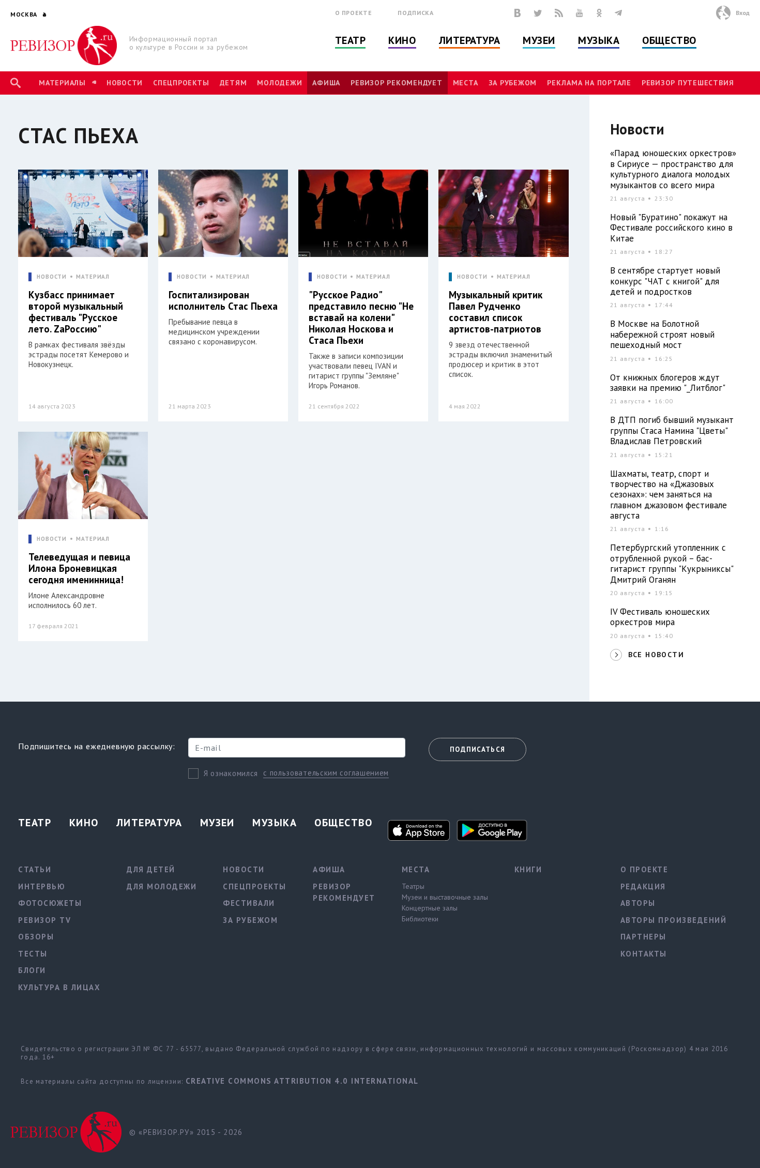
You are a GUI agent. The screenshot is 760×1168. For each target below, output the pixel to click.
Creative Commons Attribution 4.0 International (302, 1081)
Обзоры (36, 937)
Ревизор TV (44, 920)
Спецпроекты (181, 82)
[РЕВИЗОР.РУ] (63, 45)
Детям (233, 82)
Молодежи (279, 82)
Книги (528, 869)
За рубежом (513, 82)
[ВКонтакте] (517, 13)
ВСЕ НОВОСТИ (656, 654)
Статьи (34, 869)
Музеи (539, 40)
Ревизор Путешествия (688, 82)
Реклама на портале (589, 82)
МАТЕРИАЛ (93, 277)
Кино (402, 40)
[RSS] (559, 13)
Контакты (643, 954)
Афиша (326, 82)
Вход (743, 13)
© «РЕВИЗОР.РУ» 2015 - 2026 (185, 1132)
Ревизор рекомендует (396, 82)
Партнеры (643, 937)
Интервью (41, 886)
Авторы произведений (673, 920)
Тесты (33, 954)
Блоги (32, 970)
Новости (125, 82)
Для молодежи (161, 886)
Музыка (598, 40)
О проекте (353, 13)
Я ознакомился (231, 773)
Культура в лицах (59, 987)
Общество (669, 40)
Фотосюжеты (50, 903)
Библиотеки (420, 918)
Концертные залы (430, 908)
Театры (413, 886)
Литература (469, 40)
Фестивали (249, 903)
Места (465, 82)
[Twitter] (538, 13)
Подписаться (477, 749)
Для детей (151, 869)
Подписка (415, 13)
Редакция (643, 886)
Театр (350, 40)
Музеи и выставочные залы (445, 897)
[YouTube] (579, 13)
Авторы (638, 903)
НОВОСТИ (52, 277)
